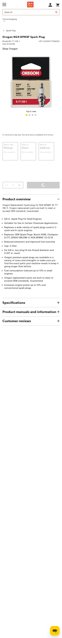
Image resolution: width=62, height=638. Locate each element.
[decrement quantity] (6, 185)
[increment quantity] (19, 185)
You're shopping (9, 19)
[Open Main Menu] (4, 4)
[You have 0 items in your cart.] (58, 4)
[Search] (56, 12)
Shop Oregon (10, 48)
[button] (50, 5)
